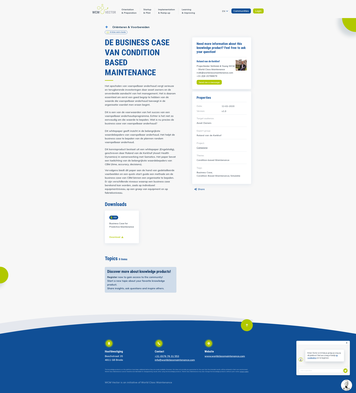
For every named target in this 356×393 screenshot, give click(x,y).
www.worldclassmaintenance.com (225, 356)
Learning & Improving (188, 11)
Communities (241, 11)
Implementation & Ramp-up (166, 11)
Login (258, 11)
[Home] (104, 9)
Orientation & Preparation (129, 11)
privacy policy (244, 371)
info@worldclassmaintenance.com (175, 359)
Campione (202, 147)
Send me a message (209, 82)
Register (112, 277)
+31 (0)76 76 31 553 (167, 356)
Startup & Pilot (147, 11)
